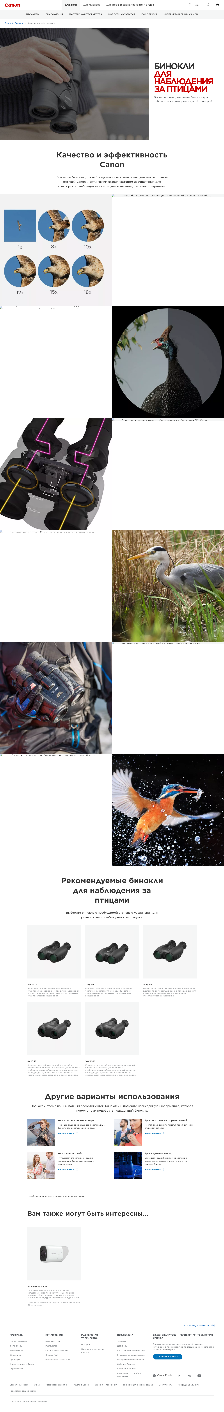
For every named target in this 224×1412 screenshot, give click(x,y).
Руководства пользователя (131, 1355)
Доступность (165, 1385)
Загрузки (121, 1341)
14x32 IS (148, 984)
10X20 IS (90, 1061)
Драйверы (122, 1346)
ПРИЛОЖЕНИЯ (54, 14)
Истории (85, 1344)
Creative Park (51, 1355)
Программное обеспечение (130, 1359)
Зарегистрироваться (167, 1357)
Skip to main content (18, 9)
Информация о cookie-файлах (138, 1385)
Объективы (15, 1355)
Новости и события (121, 14)
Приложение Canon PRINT (58, 1359)
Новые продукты (18, 1341)
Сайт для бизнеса (126, 1364)
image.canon (51, 1346)
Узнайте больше (66, 1133)
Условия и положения (106, 1385)
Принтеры (15, 1359)
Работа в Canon (81, 1385)
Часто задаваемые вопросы (131, 1350)
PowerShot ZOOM (37, 1286)
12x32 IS (89, 984)
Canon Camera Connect (56, 1350)
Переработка (16, 1369)
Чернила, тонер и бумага (22, 1364)
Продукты (32, 14)
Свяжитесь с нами (19, 1385)
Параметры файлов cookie (23, 1391)
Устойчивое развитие (56, 1385)
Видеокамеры (16, 1350)
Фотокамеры (16, 1346)
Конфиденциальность (188, 1385)
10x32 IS (32, 984)
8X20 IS (31, 1061)
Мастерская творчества (85, 14)
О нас (37, 1385)
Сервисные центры (127, 1369)
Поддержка (149, 14)
